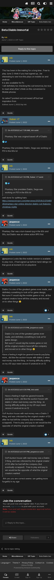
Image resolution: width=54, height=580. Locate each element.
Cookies (49, 563)
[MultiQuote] (3, 113)
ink (32, 130)
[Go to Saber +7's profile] (5, 121)
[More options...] (49, 60)
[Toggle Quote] (6, 130)
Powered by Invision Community (27, 568)
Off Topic (19, 40)
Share (13, 537)
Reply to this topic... (16, 523)
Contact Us (39, 563)
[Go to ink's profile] (5, 59)
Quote (10, 113)
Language (5, 563)
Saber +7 (34, 177)
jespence (34, 327)
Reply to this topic (27, 49)
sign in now (16, 506)
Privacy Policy (27, 563)
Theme (15, 563)
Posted (18, 61)
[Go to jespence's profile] (5, 223)
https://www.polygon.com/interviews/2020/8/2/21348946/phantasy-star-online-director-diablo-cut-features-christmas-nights (27, 204)
